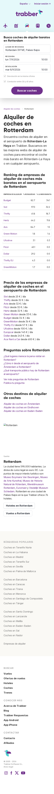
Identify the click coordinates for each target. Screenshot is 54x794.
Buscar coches (27, 90)
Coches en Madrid (13, 557)
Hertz (6, 220)
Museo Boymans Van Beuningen (21, 477)
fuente (6, 456)
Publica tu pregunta (14, 382)
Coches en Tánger (14, 603)
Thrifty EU (8, 260)
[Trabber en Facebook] (11, 774)
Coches (8, 687)
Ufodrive (8, 240)
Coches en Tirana (13, 589)
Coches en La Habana (16, 552)
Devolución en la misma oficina (21, 76)
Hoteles (8, 683)
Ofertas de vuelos (14, 678)
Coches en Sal (11, 630)
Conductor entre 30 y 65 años (20, 81)
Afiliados (9, 742)
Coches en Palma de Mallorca (20, 571)
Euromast (21, 487)
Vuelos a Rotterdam (18, 513)
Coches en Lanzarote (15, 616)
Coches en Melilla (13, 621)
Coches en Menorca (15, 593)
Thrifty (7, 213)
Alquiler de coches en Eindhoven (21, 407)
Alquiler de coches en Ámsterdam (22, 403)
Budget (7, 200)
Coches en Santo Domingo (18, 611)
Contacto (9, 738)
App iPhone (10, 724)
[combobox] (27, 49)
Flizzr (6, 247)
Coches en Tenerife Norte (18, 547)
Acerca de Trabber (15, 705)
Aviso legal (8, 767)
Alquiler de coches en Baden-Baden (23, 410)
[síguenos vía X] (16, 774)
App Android (11, 720)
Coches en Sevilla (13, 566)
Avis (6, 227)
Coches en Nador (13, 635)
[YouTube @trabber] (23, 774)
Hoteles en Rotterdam (19, 505)
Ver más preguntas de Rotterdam (21, 379)
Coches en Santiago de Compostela (23, 598)
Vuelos (8, 673)
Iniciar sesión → (42, 4)
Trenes (8, 692)
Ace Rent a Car (12, 339)
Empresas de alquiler (15, 643)
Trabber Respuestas (16, 715)
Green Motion (10, 233)
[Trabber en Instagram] (6, 774)
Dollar (6, 253)
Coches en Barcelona (15, 579)
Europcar (9, 332)
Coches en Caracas (14, 584)
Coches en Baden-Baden (17, 625)
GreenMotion (10, 267)
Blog (6, 710)
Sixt (5, 207)
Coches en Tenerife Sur (16, 561)
